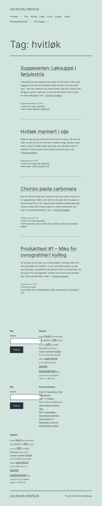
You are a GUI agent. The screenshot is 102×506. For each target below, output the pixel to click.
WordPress (87, 496)
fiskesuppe (60, 340)
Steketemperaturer (19, 21)
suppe (43, 366)
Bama (29, 290)
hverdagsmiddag (42, 290)
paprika (64, 290)
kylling (58, 290)
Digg (34, 163)
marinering (42, 166)
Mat (34, 106)
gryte (56, 344)
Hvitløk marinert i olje (45, 131)
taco (57, 371)
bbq (52, 336)
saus (51, 362)
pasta (62, 224)
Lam (43, 354)
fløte (33, 290)
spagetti (24, 226)
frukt (44, 344)
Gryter (67, 16)
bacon (48, 336)
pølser (47, 362)
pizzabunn (41, 362)
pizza (54, 358)
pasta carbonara (71, 224)
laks (40, 354)
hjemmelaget (43, 348)
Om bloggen (39, 21)
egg (51, 340)
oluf (40, 359)
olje (47, 166)
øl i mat (52, 378)
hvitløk (29, 109)
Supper (58, 16)
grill (48, 344)
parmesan (55, 224)
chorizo (38, 224)
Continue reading (53, 95)
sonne (54, 362)
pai (43, 359)
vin (46, 378)
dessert (47, 340)
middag (47, 354)
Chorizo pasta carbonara (48, 189)
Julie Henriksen (45, 419)
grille (52, 344)
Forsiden (14, 16)
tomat (50, 375)
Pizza (49, 16)
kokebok (42, 352)
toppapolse (55, 375)
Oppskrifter (40, 106)
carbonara (30, 224)
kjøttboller (54, 348)
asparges (41, 336)
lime (49, 224)
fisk (55, 339)
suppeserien (45, 109)
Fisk (26, 16)
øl (48, 378)
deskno (41, 340)
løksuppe (36, 109)
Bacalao (50, 399)
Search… (14, 336)
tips (47, 375)
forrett (40, 344)
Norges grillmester (55, 354)
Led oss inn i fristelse (24, 9)
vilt (44, 378)
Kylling (34, 16)
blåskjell (56, 336)
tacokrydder (42, 375)
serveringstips (73, 290)
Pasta (42, 16)
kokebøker (50, 352)
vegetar (41, 378)
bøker (61, 336)
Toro (22, 292)
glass (29, 166)
